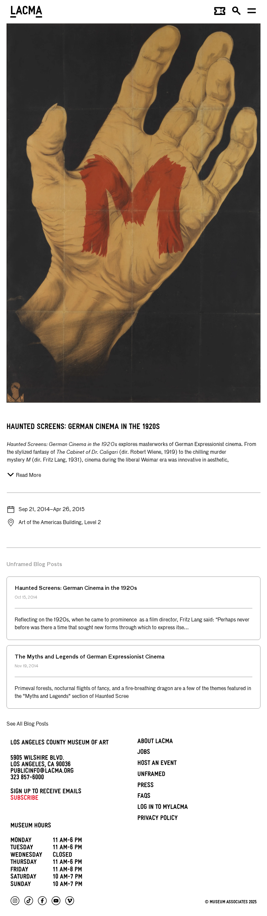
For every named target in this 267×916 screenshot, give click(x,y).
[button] (236, 13)
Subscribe (24, 798)
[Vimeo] (69, 900)
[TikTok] (28, 900)
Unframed (151, 775)
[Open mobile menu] (252, 13)
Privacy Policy (157, 819)
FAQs (143, 796)
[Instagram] (15, 900)
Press (145, 786)
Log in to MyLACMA (162, 808)
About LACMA (155, 742)
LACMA (26, 13)
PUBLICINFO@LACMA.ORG (42, 771)
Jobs (143, 752)
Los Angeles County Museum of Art (59, 743)
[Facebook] (42, 900)
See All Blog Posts (27, 724)
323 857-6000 (27, 778)
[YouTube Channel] (56, 900)
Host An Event (156, 764)
